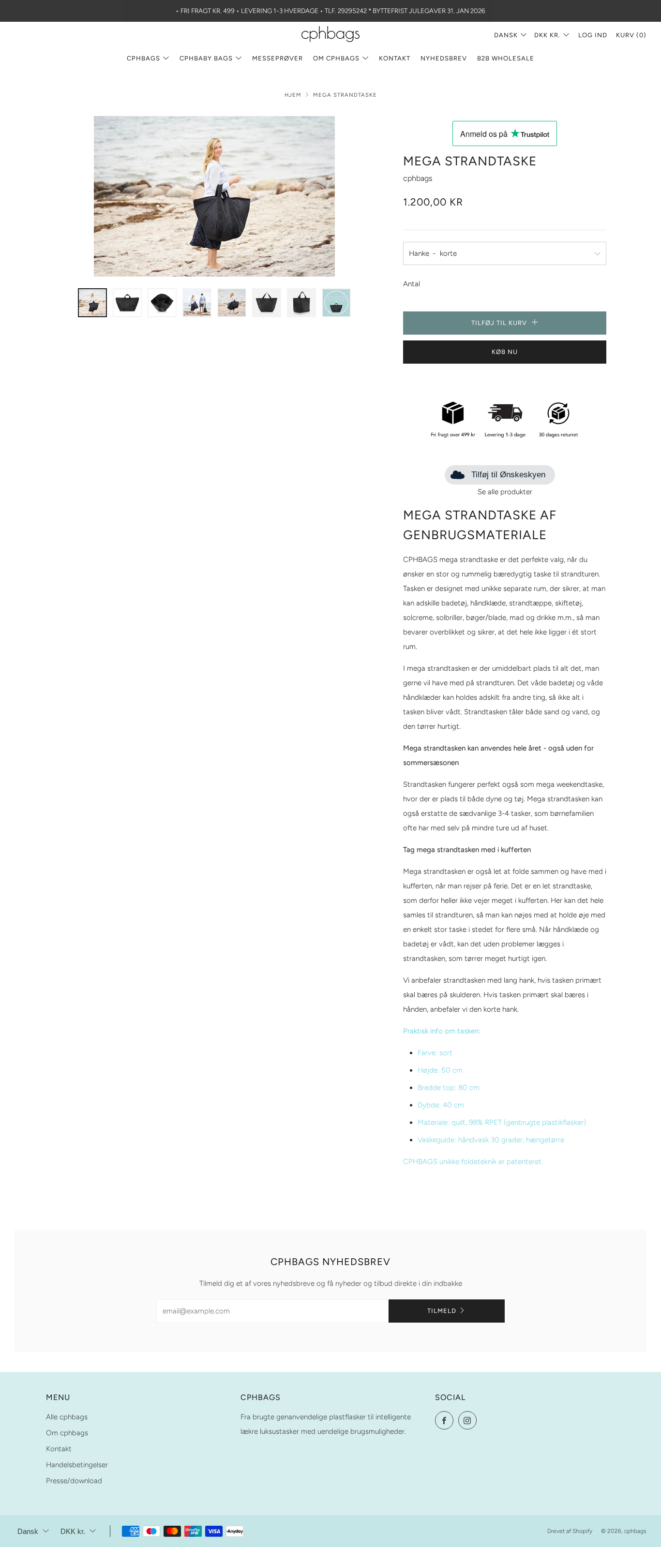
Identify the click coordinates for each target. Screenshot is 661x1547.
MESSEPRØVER (277, 58)
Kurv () (631, 35)
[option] (214, 196)
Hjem (293, 94)
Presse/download (74, 1480)
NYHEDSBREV (444, 58)
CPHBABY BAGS (206, 58)
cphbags (417, 178)
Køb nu (505, 351)
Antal (411, 284)
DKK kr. (547, 35)
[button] (92, 302)
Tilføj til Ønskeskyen (508, 474)
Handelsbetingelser (77, 1464)
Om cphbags (336, 58)
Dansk (506, 35)
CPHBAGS (143, 58)
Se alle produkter (505, 491)
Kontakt (394, 58)
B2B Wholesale (505, 58)
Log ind (592, 35)
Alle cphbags (67, 1417)
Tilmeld (441, 1310)
